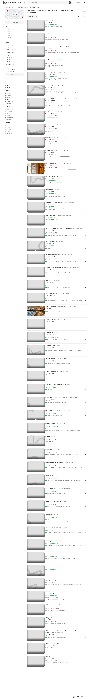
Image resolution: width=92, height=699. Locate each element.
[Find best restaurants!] (12, 2)
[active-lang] (84, 2)
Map (16, 14)
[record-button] (70, 2)
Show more (8, 39)
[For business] (24, 2)
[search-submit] (30, 2)
